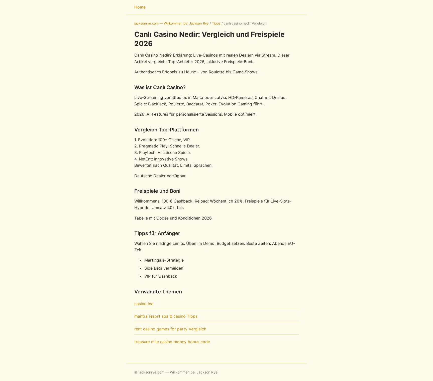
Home (140, 7)
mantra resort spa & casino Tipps (165, 316)
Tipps (216, 23)
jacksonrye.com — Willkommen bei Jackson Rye (171, 23)
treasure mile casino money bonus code (172, 341)
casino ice (143, 303)
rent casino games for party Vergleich (170, 328)
